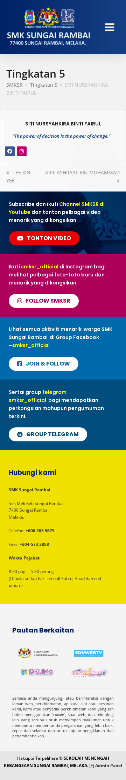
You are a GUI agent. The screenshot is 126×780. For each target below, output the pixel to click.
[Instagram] (22, 151)
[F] (91, 765)
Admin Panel (108, 765)
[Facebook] (10, 151)
